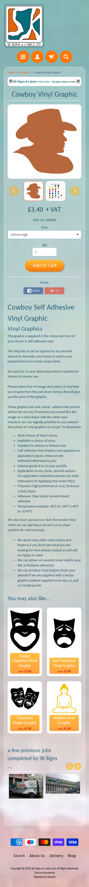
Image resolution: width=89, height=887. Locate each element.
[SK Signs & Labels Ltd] (24, 26)
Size (44, 227)
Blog (72, 855)
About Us (37, 855)
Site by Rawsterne (44, 872)
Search (19, 855)
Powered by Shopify (45, 877)
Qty (44, 245)
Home (11, 72)
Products (24, 72)
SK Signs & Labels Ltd (44, 868)
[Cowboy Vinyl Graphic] (33, 191)
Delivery (56, 855)
